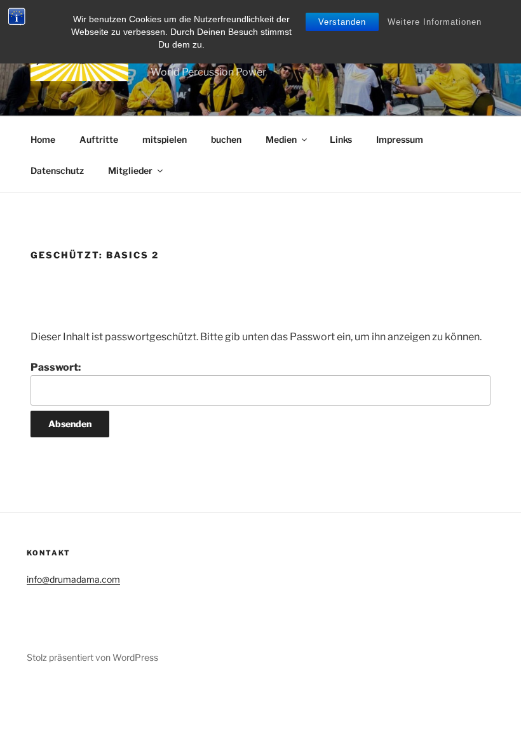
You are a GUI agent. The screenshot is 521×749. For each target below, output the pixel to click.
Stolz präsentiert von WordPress (92, 657)
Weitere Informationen (435, 22)
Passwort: (55, 367)
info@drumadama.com (73, 579)
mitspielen (164, 139)
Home (42, 139)
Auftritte (98, 139)
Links (341, 139)
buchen (226, 139)
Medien (281, 139)
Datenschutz (57, 170)
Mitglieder (130, 170)
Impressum (399, 139)
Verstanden (342, 22)
